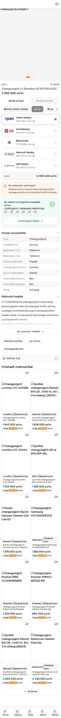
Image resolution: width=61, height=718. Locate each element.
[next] (57, 109)
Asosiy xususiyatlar (14, 232)
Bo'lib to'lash (16, 100)
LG (3, 84)
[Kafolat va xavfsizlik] (56, 358)
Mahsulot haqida (12, 296)
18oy (50, 109)
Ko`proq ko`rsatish (28, 331)
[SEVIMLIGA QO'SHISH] (57, 4)
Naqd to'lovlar (44, 100)
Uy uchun (34, 341)
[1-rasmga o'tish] (28, 77)
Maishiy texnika (13, 341)
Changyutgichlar (14, 348)
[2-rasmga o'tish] (31, 77)
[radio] (55, 119)
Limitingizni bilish (28, 220)
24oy (37, 109)
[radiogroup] (30, 142)
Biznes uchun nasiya (16, 109)
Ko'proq (32, 691)
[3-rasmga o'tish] (34, 77)
